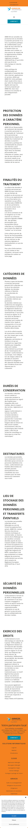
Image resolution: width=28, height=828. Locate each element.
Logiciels (14, 747)
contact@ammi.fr (14, 4)
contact (14, 21)
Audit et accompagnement (14, 782)
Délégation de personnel (14, 785)
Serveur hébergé (14, 770)
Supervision (14, 793)
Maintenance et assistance (14, 791)
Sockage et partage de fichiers (14, 773)
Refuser (14, 820)
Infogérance (14, 788)
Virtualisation (14, 753)
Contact (14, 738)
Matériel (14, 750)
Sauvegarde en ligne (14, 768)
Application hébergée (14, 762)
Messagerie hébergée (14, 765)
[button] (25, 797)
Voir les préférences (14, 824)
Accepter (14, 816)
